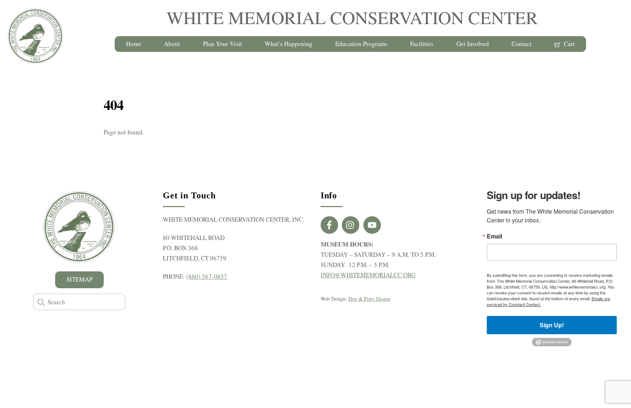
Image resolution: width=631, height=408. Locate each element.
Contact (522, 43)
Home (133, 43)
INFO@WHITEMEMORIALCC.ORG (368, 275)
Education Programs (361, 43)
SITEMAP (79, 279)
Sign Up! (552, 325)
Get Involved (472, 43)
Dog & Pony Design (369, 298)
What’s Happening (289, 43)
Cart (568, 43)
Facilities (421, 43)
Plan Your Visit (222, 43)
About (172, 43)
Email (494, 236)
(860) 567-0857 (206, 276)
